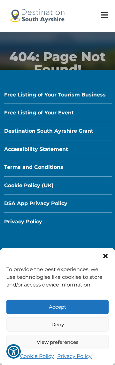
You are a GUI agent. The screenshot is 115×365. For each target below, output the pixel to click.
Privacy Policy (74, 356)
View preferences (58, 342)
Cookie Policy (37, 356)
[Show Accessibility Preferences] (13, 351)
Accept (57, 307)
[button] (105, 256)
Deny (57, 324)
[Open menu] (105, 15)
